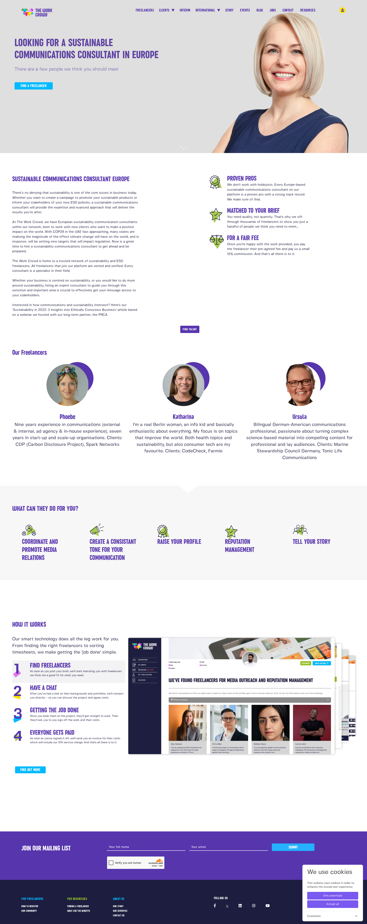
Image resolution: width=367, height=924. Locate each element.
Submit (293, 847)
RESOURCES (308, 10)
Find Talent (190, 329)
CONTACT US (118, 915)
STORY (229, 10)
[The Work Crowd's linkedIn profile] (240, 906)
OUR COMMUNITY (29, 910)
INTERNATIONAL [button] (206, 10)
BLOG (260, 10)
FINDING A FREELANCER (78, 906)
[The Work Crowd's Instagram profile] (253, 906)
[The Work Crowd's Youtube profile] (268, 906)
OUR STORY (118, 906)
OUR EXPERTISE (120, 910)
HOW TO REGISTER (29, 906)
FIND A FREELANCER (34, 86)
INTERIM (185, 10)
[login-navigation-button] (342, 10)
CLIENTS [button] (165, 10)
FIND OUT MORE (30, 770)
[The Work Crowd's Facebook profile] (215, 906)
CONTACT (288, 10)
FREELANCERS (145, 10)
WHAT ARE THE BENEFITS (78, 910)
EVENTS (245, 10)
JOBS (273, 10)
